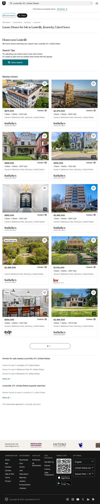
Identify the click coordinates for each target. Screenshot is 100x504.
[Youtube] (78, 499)
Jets (21, 470)
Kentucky (27, 22)
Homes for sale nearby (26, 358)
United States (17, 22)
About (7, 460)
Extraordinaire (24, 485)
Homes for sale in (21, 365)
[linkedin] (88, 499)
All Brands (36, 460)
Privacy (8, 481)
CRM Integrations (49, 474)
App (6, 463)
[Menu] (97, 3)
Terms (7, 477)
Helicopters (23, 474)
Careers (8, 470)
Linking (47, 469)
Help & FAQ (9, 474)
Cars (21, 463)
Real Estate (6, 22)
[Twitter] (83, 499)
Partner (47, 465)
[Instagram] (67, 499)
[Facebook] (73, 499)
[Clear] (91, 3)
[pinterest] (93, 499)
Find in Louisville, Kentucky (21, 404)
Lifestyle (22, 488)
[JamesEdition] (4, 3)
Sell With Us (49, 462)
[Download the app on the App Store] (64, 477)
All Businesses (36, 464)
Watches (22, 477)
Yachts (22, 467)
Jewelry (22, 481)
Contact (8, 467)
